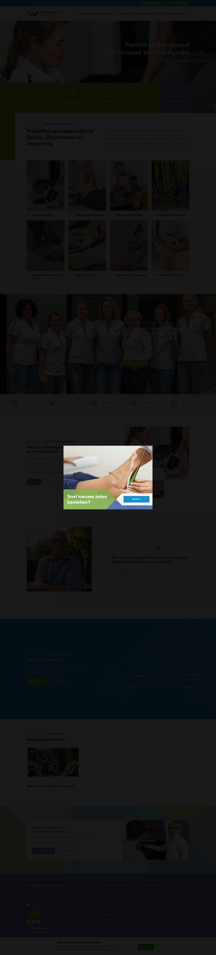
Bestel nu (136, 499)
